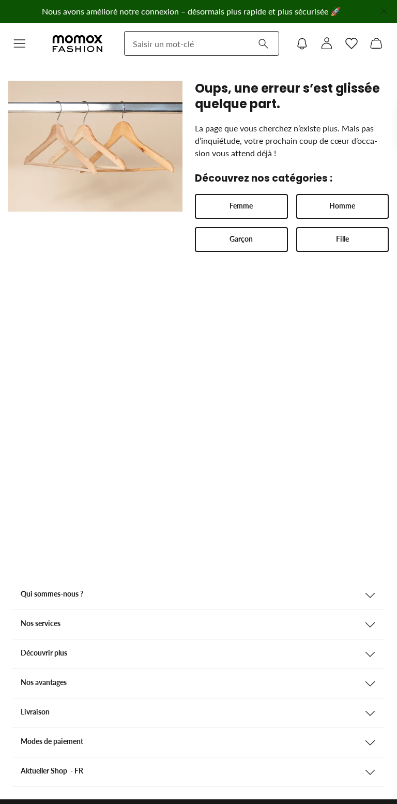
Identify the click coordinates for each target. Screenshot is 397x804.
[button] (19, 43)
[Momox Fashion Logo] (77, 43)
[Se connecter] (326, 43)
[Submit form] (263, 43)
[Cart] (376, 43)
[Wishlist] (351, 43)
